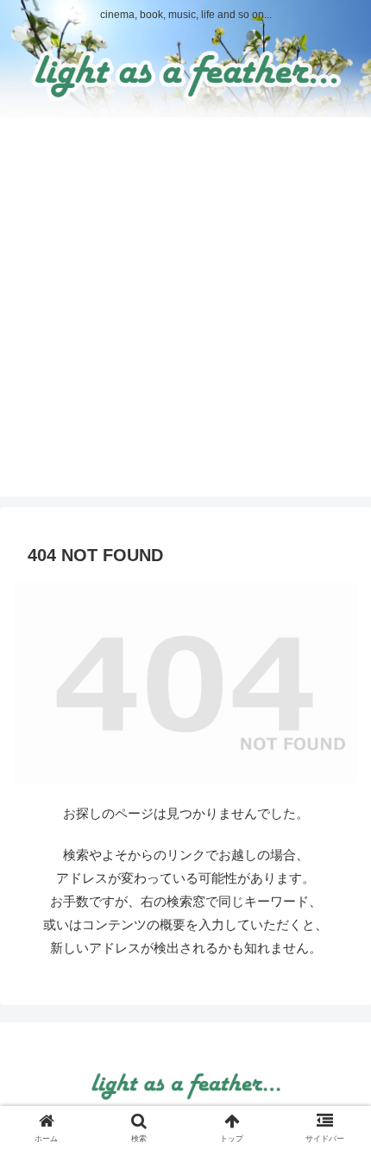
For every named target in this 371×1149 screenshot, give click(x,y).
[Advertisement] (185, 311)
